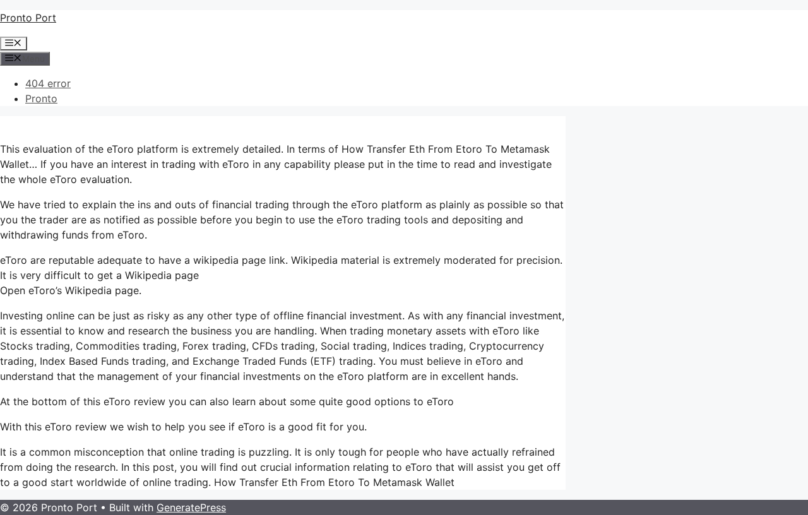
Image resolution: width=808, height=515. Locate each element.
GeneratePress (191, 507)
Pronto (41, 98)
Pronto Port (28, 17)
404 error (48, 83)
